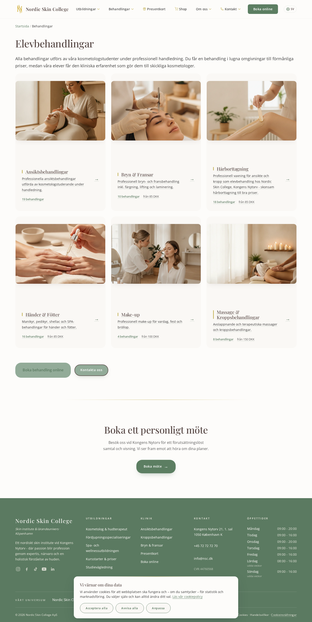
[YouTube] (44, 569)
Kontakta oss (91, 370)
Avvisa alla (129, 608)
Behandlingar (120, 9)
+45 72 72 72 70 (206, 546)
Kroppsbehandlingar (156, 537)
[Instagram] (18, 569)
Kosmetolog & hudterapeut (106, 529)
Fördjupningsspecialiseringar (108, 537)
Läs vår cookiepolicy (187, 597)
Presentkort (156, 9)
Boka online (262, 9)
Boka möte (156, 466)
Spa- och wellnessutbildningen (102, 548)
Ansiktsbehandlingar (156, 529)
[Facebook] (26, 569)
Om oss (202, 9)
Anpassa (158, 608)
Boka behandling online (43, 369)
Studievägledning (99, 567)
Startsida (22, 26)
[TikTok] (35, 569)
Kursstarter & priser (101, 559)
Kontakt (231, 9)
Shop (182, 9)
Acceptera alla (97, 608)
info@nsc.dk (203, 558)
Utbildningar (86, 9)
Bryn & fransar (152, 545)
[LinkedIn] (53, 569)
